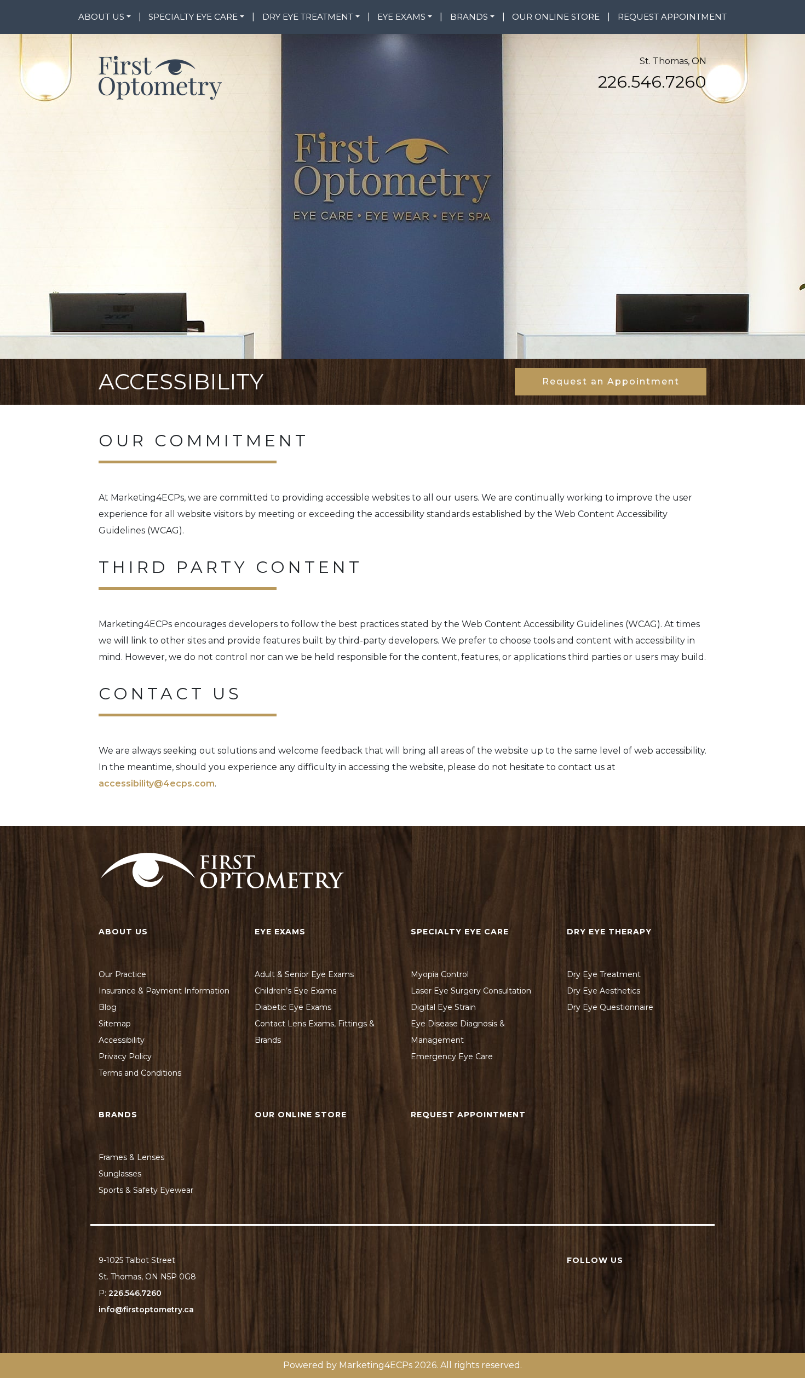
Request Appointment (672, 17)
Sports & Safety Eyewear (146, 1190)
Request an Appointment (611, 381)
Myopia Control (440, 974)
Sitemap (115, 1024)
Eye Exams (401, 17)
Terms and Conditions (140, 1073)
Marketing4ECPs (375, 1365)
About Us (101, 17)
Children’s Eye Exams (295, 991)
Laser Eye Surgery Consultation (471, 991)
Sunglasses (120, 1174)
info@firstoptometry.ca (146, 1309)
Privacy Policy (125, 1056)
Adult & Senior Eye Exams (304, 974)
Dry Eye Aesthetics (603, 991)
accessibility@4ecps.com (157, 783)
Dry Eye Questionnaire (610, 1007)
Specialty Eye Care (193, 17)
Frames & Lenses (131, 1157)
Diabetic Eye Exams (293, 1007)
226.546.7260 (652, 82)
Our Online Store (556, 17)
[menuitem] (104, 17)
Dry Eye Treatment (307, 17)
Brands (469, 17)
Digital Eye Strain (443, 1007)
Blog (108, 1007)
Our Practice (122, 974)
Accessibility (122, 1040)
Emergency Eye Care (452, 1056)
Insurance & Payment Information (164, 991)
